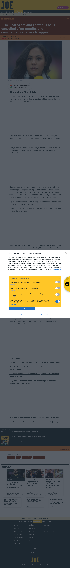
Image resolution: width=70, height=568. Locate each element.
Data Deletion (25, 314)
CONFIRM (22, 308)
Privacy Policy (45, 314)
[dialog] (35, 284)
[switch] (57, 282)
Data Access (35, 314)
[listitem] (35, 278)
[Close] (66, 253)
